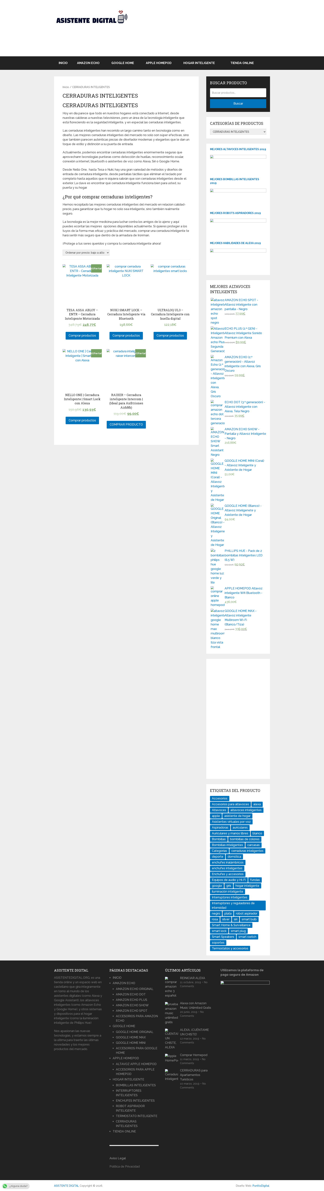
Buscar (238, 103)
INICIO (63, 63)
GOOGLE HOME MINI (131, 1043)
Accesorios (219, 798)
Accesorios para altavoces (230, 804)
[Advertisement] (201, 30)
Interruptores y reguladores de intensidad (233, 905)
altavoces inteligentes (246, 810)
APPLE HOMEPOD (159, 63)
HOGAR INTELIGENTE (199, 63)
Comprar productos (82, 335)
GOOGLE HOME (122, 63)
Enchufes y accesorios (228, 874)
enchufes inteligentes (227, 868)
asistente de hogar (237, 816)
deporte (217, 856)
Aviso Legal (118, 1158)
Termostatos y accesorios (230, 948)
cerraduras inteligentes (247, 851)
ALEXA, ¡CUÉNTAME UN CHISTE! (194, 1032)
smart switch (247, 937)
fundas (255, 880)
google (217, 885)
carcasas (253, 845)
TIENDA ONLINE (242, 63)
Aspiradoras (220, 827)
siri (235, 919)
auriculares (240, 827)
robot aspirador (246, 913)
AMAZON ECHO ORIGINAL (134, 989)
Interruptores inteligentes (229, 897)
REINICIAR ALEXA (192, 978)
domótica (234, 856)
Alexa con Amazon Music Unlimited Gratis (195, 1005)
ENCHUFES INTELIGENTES (135, 1100)
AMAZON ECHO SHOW (132, 1005)
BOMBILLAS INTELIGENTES (136, 1085)
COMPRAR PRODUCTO (126, 424)
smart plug (238, 931)
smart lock (219, 931)
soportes (218, 942)
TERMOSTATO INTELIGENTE (136, 1116)
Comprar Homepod (193, 1055)
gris (228, 885)
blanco (257, 833)
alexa (257, 804)
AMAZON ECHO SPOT (131, 1010)
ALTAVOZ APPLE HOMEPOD (136, 1064)
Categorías (219, 851)
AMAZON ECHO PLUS (131, 1000)
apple (216, 816)
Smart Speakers (223, 937)
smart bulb (249, 919)
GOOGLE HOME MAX (131, 1037)
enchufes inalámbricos (228, 862)
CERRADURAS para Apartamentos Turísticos (194, 1075)
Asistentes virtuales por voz (231, 821)
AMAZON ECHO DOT (131, 994)
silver (226, 919)
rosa (215, 919)
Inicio (66, 87)
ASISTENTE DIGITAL (66, 1185)
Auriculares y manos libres (230, 833)
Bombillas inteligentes (227, 845)
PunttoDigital (261, 1185)
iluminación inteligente (227, 891)
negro (216, 913)
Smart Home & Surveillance (231, 925)
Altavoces (219, 810)
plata (228, 913)
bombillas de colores (245, 839)
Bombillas (219, 839)
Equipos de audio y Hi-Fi (229, 880)
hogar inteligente (247, 885)
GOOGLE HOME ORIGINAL (134, 1032)
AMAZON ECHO (88, 63)
